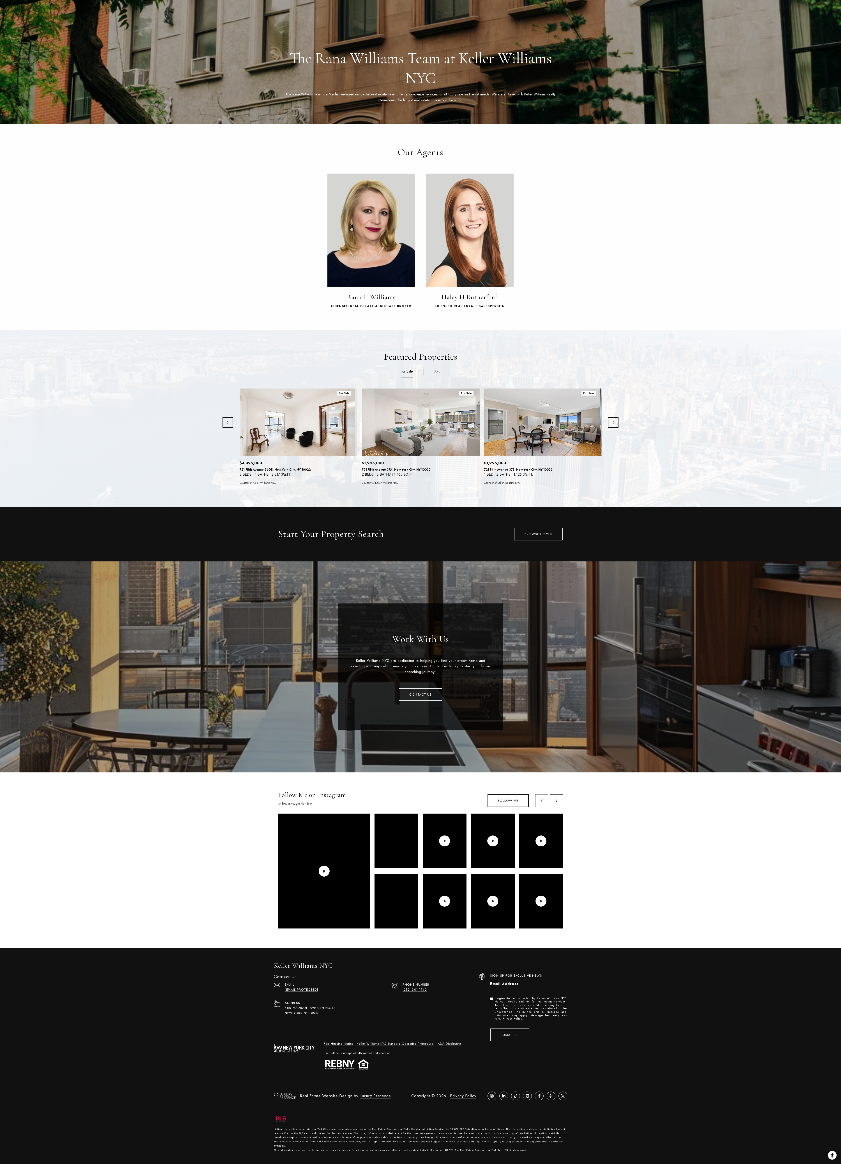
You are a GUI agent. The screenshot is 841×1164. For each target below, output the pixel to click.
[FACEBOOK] (539, 1096)
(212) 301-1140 (415, 989)
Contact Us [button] (420, 694)
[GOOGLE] (527, 1096)
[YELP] (551, 1096)
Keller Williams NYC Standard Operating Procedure (396, 1043)
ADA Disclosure (449, 1043)
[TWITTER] (562, 1096)
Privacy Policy (512, 1019)
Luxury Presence (375, 1096)
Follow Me (508, 800)
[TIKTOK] (515, 1096)
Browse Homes (538, 534)
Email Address (504, 983)
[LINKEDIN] (503, 1096)
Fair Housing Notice (338, 1043)
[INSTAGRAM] (492, 1096)
